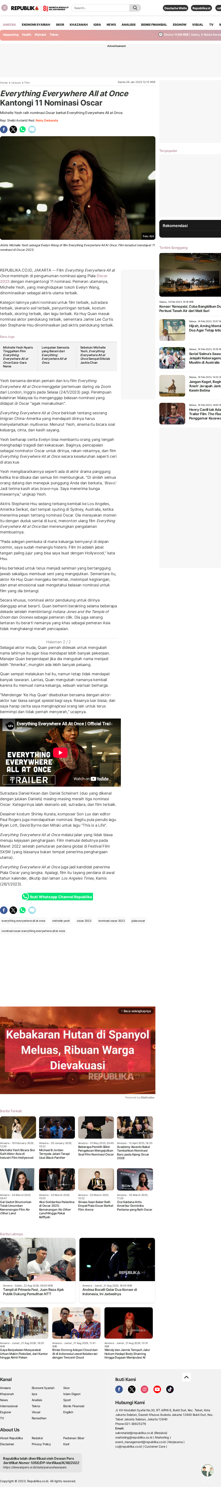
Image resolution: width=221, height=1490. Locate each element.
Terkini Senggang (173, 247)
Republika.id (201, 8)
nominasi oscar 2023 (111, 920)
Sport (67, 1400)
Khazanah (7, 1394)
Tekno (54, 34)
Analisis (37, 1400)
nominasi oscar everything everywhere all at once (33, 931)
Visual (36, 1412)
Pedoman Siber (73, 1438)
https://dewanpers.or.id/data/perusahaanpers (35, 1467)
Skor (66, 1388)
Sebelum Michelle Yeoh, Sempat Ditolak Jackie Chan (95, 355)
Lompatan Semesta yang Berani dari (55, 355)
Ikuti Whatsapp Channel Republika (61, 897)
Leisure (16, 82)
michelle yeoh (61, 920)
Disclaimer (7, 1444)
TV (211, 24)
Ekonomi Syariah (36, 24)
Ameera (5, 1388)
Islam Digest (71, 1394)
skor (60, 24)
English (68, 1412)
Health (26, 34)
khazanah (79, 24)
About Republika (11, 1438)
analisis (128, 24)
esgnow (179, 24)
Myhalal (40, 34)
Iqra (34, 1394)
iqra (97, 24)
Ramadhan (39, 1418)
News (4, 1400)
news (111, 24)
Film (27, 82)
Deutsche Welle (175, 8)
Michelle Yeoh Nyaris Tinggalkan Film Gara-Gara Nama (18, 357)
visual (197, 24)
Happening (11, 34)
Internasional (8, 1406)
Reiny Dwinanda (47, 120)
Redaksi (37, 1438)
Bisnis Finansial (154, 24)
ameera (9, 24)
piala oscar (138, 920)
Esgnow (5, 1412)
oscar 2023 (84, 920)
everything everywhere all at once (23, 920)
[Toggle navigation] (4, 7)
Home (4, 82)
